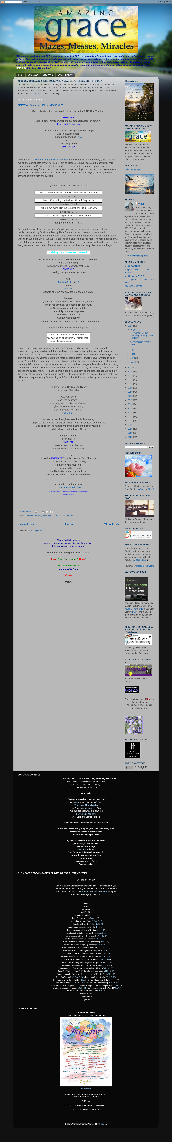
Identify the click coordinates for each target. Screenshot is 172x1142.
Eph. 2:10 (113, 983)
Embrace (29, 516)
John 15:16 (105, 965)
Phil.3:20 (104, 941)
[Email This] (43, 512)
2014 (130, 412)
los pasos (88, 808)
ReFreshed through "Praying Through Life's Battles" (141, 335)
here (80, 137)
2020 (130, 388)
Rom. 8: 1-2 (102, 939)
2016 (130, 404)
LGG (141, 609)
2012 (130, 420)
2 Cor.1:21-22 (104, 959)
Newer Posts (26, 524)
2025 (130, 367)
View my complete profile (136, 256)
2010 (130, 429)
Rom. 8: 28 (106, 962)
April (132, 358)
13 (77, 282)
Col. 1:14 (82, 988)
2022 (130, 379)
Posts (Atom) (36, 531)
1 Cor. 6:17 (97, 921)
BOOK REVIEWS (65, 75)
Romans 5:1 (113, 980)
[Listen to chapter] (147, 560)
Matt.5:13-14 (100, 933)
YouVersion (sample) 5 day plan (51, 159)
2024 (130, 371)
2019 (130, 392)
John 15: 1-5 (109, 974)
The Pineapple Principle (68, 487)
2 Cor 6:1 (84, 983)
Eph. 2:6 (106, 953)
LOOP (135, 612)
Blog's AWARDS (132, 266)
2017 (130, 400)
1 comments (25, 511)
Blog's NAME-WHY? (134, 276)
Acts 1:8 (100, 930)
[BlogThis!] (45, 512)
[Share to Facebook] (49, 512)
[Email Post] (36, 511)
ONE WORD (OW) (52, 516)
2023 (130, 375)
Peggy (141, 203)
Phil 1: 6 (118, 985)
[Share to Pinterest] (52, 512)
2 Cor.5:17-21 (103, 947)
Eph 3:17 (103, 990)
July (132, 350)
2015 (130, 408)
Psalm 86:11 (64, 282)
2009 (130, 433)
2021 (130, 384)
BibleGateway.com (145, 566)
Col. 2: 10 (111, 977)
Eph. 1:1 (99, 927)
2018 (130, 396)
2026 (130, 326)
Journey (38, 516)
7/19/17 (38, 93)
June (133, 354)
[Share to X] (47, 512)
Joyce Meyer (131, 609)
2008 (130, 437)
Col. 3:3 (84, 980)
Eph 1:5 (118, 988)
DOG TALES (33, 75)
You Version (67, 516)
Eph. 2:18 (105, 950)
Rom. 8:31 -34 (102, 945)
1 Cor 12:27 (102, 936)
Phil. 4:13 (109, 971)
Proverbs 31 (82, 849)
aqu (77, 802)
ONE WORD (48, 75)
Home (20, 75)
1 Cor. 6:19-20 (96, 924)
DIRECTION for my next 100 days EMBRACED (40, 105)
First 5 (151, 489)
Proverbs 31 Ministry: (86, 814)
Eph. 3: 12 (107, 968)
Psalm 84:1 (68, 288)
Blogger (102, 1124)
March (133, 362)
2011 (130, 425)
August (134, 329)
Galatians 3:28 (139, 560)
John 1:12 (93, 915)
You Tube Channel (133, 286)
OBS (140, 489)
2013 (130, 416)
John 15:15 (94, 918)
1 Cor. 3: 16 (78, 977)
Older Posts (111, 524)
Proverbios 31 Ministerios (86, 805)
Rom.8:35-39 (104, 956)
